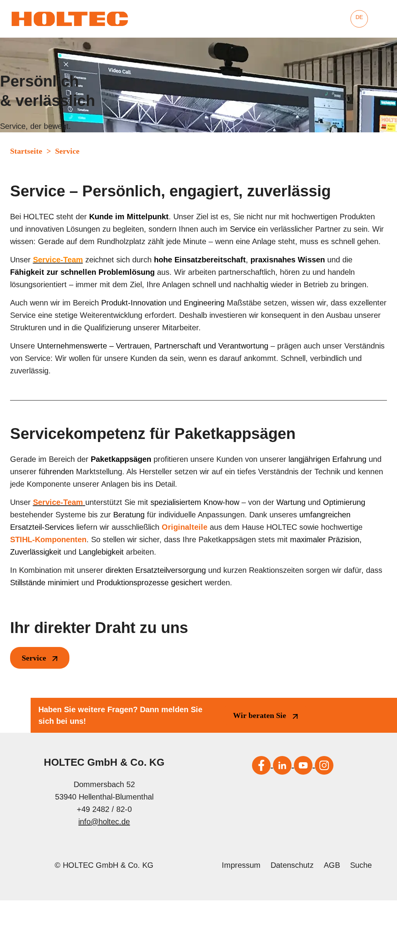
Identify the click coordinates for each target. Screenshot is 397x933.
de (359, 17)
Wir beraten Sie (259, 715)
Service (34, 658)
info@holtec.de (104, 821)
